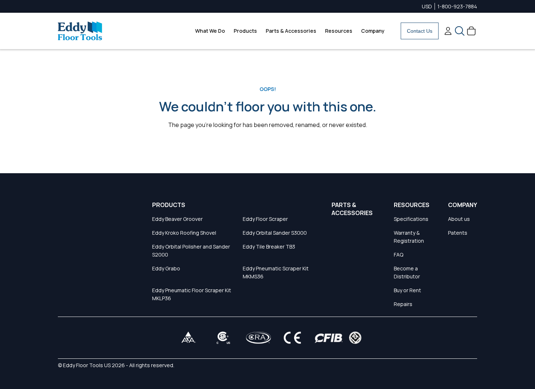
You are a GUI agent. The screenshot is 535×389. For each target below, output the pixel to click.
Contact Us (419, 31)
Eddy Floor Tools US (87, 365)
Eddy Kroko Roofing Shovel (184, 232)
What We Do (210, 30)
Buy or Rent (407, 290)
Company (373, 30)
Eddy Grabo (166, 268)
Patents (457, 232)
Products (245, 30)
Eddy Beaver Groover (177, 218)
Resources (338, 30)
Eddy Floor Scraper (265, 218)
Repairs (403, 304)
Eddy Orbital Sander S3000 (275, 232)
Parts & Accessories (291, 30)
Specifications (411, 218)
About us (459, 218)
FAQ (398, 254)
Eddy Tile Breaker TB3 (269, 246)
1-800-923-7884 (457, 6)
